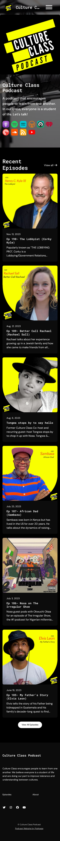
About (35, 794)
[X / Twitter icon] (4, 807)
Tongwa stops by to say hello (29, 422)
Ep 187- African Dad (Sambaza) (22, 512)
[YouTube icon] (24, 807)
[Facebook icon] (17, 807)
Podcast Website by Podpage (29, 828)
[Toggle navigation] (49, 8)
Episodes (6, 794)
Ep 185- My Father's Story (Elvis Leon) (27, 696)
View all (49, 165)
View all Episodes (30, 724)
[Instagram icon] (10, 807)
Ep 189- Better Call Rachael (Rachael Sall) (29, 332)
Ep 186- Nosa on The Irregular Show (22, 604)
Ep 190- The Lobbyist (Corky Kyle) (29, 240)
